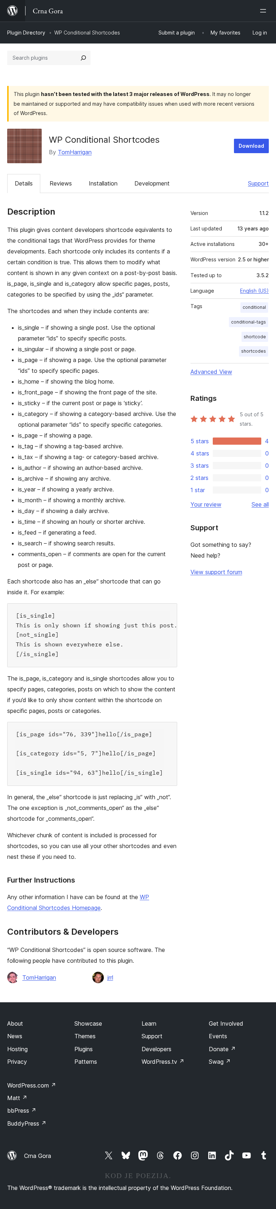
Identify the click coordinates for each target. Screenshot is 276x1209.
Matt (17, 1098)
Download (251, 146)
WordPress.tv (163, 1061)
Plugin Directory (26, 32)
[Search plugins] (83, 58)
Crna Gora (37, 1155)
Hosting (17, 1049)
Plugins (83, 1049)
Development (152, 183)
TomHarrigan (75, 152)
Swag (220, 1061)
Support (258, 183)
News (14, 1036)
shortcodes (253, 351)
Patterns (85, 1061)
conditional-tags (248, 322)
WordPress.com (31, 1085)
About (15, 1023)
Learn (149, 1023)
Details (24, 183)
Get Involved (226, 1023)
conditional (254, 307)
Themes (85, 1036)
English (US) (254, 291)
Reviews (61, 183)
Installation (103, 183)
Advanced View (211, 371)
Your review (205, 504)
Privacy (17, 1061)
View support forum (216, 572)
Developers (156, 1049)
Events (218, 1036)
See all (260, 504)
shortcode (255, 336)
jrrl (110, 977)
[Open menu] (264, 11)
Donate (222, 1049)
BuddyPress (26, 1123)
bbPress (21, 1110)
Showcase (88, 1023)
